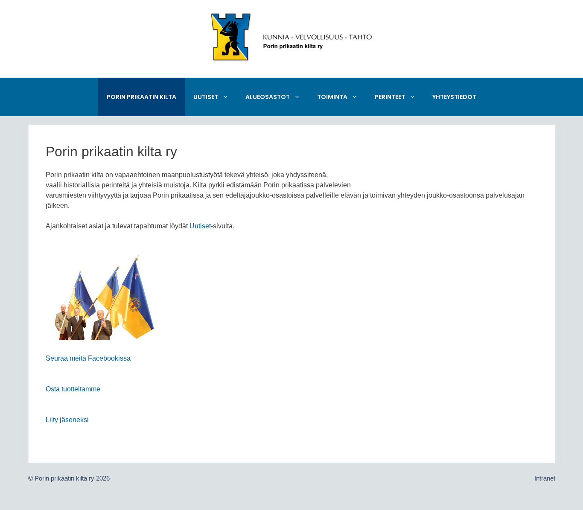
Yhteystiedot (454, 97)
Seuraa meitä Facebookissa (88, 358)
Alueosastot (267, 97)
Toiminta (332, 97)
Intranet (544, 478)
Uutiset (205, 97)
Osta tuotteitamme (73, 389)
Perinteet (390, 97)
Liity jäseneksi (67, 419)
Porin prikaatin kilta (141, 97)
